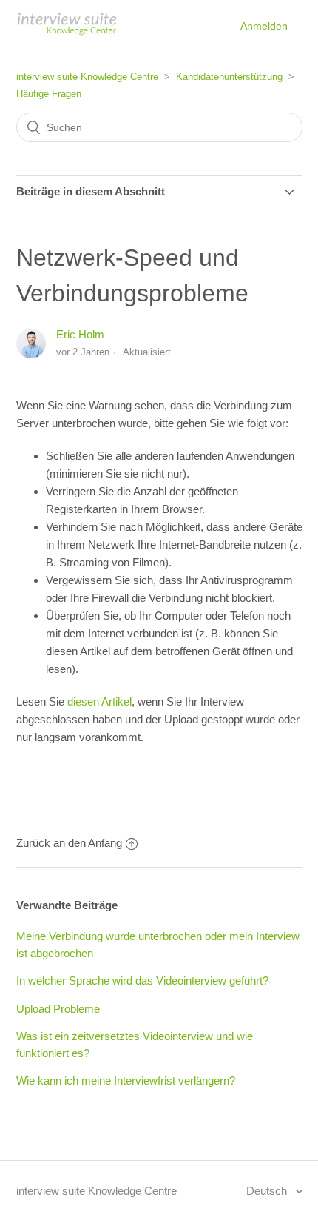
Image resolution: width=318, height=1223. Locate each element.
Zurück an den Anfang (69, 843)
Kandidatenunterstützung (229, 76)
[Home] (66, 33)
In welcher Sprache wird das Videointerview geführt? (142, 980)
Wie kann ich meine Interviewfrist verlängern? (125, 1080)
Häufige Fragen (48, 93)
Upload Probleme (58, 1008)
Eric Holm (80, 334)
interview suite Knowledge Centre (87, 76)
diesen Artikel (99, 701)
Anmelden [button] (264, 26)
